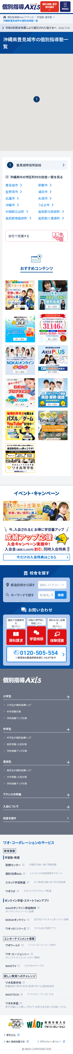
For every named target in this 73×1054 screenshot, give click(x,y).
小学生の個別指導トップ (19, 704)
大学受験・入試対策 (17, 776)
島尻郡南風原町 (16, 218)
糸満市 (42, 198)
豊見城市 (11, 185)
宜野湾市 (11, 191)
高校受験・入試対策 (17, 744)
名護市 (10, 198)
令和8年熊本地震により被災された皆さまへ (37, 28)
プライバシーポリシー (50, 1041)
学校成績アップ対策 (17, 718)
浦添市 (42, 191)
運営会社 (11, 1034)
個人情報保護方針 (15, 1041)
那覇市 (42, 185)
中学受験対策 (14, 711)
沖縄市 (10, 205)
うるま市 (43, 205)
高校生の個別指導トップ (19, 770)
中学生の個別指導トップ (19, 737)
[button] (36, 99)
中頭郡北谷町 (14, 211)
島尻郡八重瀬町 (49, 218)
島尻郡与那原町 (49, 211)
